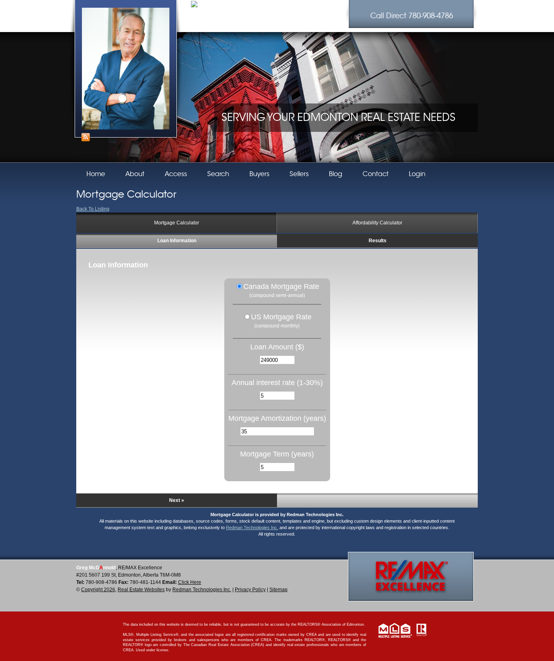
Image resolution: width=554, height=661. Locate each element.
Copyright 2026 (98, 589)
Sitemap (278, 589)
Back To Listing (93, 209)
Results (378, 240)
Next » (176, 500)
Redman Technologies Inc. (252, 527)
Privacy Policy (250, 589)
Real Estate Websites (141, 589)
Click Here (189, 582)
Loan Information (176, 240)
